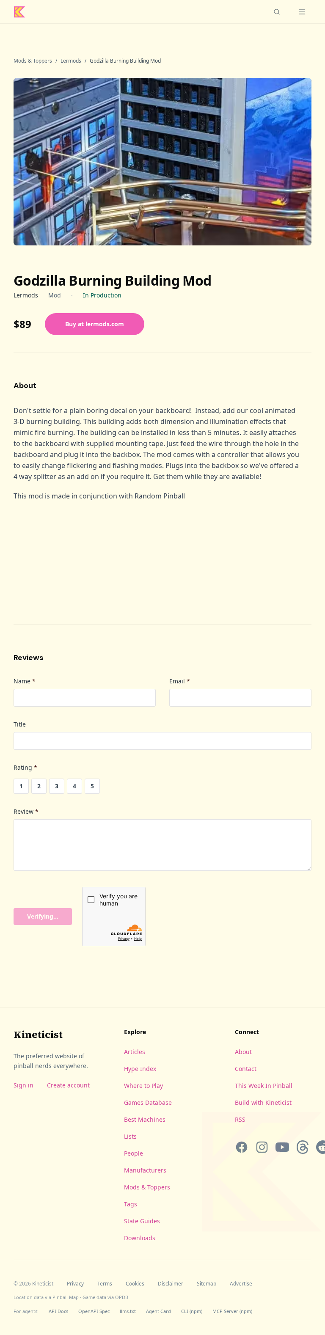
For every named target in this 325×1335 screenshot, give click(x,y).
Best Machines (144, 1119)
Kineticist (38, 1034)
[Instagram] (262, 1147)
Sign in (23, 1085)
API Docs (58, 1311)
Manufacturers (145, 1170)
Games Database (148, 1102)
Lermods (71, 61)
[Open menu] (302, 12)
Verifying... (42, 916)
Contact (245, 1069)
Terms (104, 1283)
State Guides (142, 1221)
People (133, 1153)
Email (179, 681)
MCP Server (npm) (232, 1311)
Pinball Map (65, 1297)
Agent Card (158, 1311)
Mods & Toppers (33, 61)
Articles (134, 1052)
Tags (130, 1204)
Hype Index (140, 1069)
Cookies (135, 1283)
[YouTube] (282, 1147)
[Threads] (302, 1147)
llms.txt (128, 1311)
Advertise (241, 1283)
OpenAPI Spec (94, 1311)
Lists (130, 1136)
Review (26, 811)
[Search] (276, 12)
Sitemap (206, 1283)
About (243, 1052)
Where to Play (143, 1086)
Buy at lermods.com (94, 324)
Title (20, 724)
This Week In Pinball (263, 1086)
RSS (240, 1119)
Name (25, 681)
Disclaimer (170, 1283)
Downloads (139, 1238)
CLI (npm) (191, 1311)
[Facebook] (241, 1147)
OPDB (121, 1297)
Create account (68, 1085)
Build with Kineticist (263, 1102)
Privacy (75, 1283)
